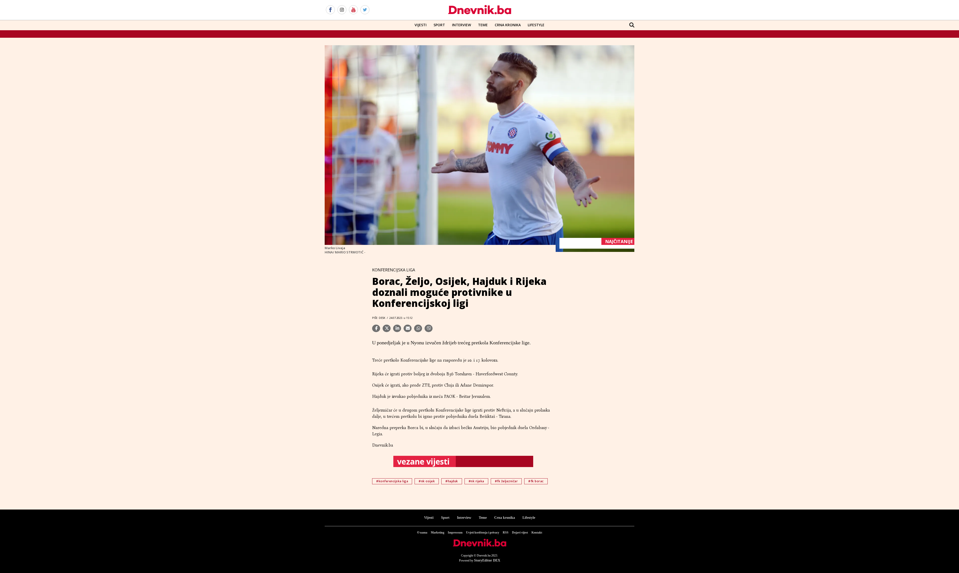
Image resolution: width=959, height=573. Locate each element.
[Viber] (429, 328)
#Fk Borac (536, 481)
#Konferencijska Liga (392, 481)
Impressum (455, 532)
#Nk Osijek (427, 481)
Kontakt (536, 532)
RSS (505, 532)
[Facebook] (330, 10)
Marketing (437, 532)
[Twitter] (364, 10)
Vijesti (421, 24)
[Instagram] (341, 10)
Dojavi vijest (520, 532)
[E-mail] (408, 328)
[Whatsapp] (418, 328)
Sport (439, 24)
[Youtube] (353, 10)
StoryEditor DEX (487, 560)
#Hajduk (451, 481)
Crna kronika (504, 518)
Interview (461, 24)
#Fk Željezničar (506, 481)
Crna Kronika (508, 24)
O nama (422, 532)
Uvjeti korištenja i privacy (482, 532)
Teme (483, 24)
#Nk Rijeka (476, 481)
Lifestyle (536, 24)
